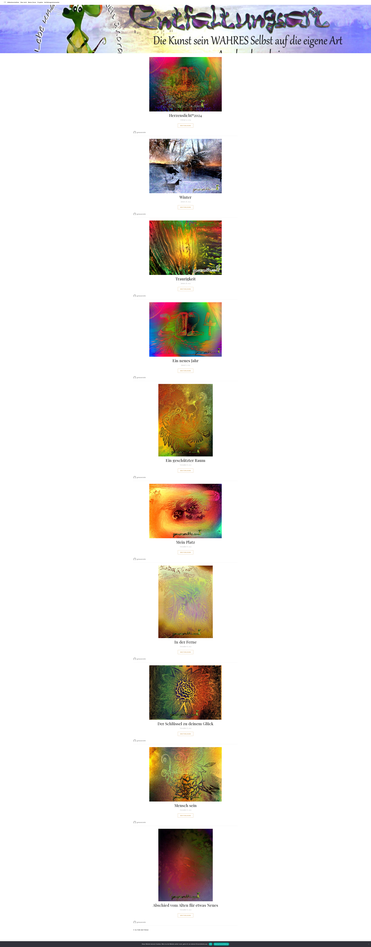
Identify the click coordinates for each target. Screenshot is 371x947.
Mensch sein (185, 805)
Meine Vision (32, 2)
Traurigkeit (185, 278)
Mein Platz (185, 542)
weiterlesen (185, 125)
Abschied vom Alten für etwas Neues (185, 905)
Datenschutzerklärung (221, 944)
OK (210, 944)
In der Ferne (185, 641)
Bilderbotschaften (13, 2)
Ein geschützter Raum (185, 460)
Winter (186, 197)
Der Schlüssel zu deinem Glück (185, 723)
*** (5, 2)
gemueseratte (141, 132)
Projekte (40, 2)
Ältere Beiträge (142, 930)
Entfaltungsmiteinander (52, 2)
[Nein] (369, 944)
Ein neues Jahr (185, 360)
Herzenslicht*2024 (185, 115)
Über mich (23, 2)
